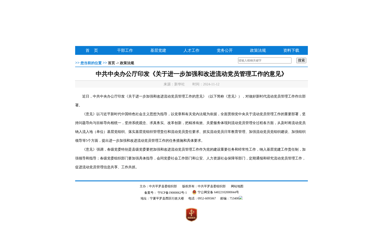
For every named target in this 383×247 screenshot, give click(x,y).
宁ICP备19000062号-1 (172, 192)
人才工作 (191, 50)
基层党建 (158, 50)
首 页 (92, 50)
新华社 (179, 84)
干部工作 (125, 50)
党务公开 (225, 50)
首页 (111, 63)
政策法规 (258, 50)
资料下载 (291, 50)
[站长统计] (240, 198)
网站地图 (237, 186)
